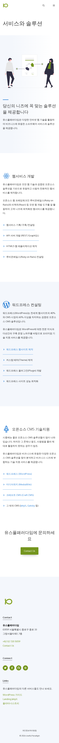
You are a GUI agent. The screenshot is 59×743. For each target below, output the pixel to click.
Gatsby (31, 505)
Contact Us (29, 550)
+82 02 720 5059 (11, 641)
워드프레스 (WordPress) (19, 473)
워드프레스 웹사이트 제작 (19, 349)
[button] (43, 5)
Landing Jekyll (10, 699)
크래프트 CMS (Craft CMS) (20, 495)
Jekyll (23, 505)
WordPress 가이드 (12, 694)
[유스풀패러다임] (5, 5)
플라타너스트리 (11, 703)
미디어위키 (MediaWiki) (19, 484)
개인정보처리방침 (29, 730)
